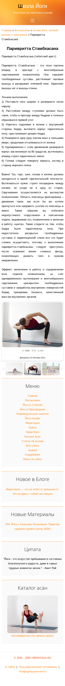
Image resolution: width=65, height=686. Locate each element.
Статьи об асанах (33, 441)
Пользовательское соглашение (38, 666)
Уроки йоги (32, 432)
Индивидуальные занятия (32, 413)
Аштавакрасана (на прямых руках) (32, 635)
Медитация (33, 422)
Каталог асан (32, 436)
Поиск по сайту (32, 459)
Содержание (32, 454)
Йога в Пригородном (32, 409)
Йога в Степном (32, 404)
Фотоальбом (22, 30)
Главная (7, 30)
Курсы (32, 427)
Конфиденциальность (32, 671)
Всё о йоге (32, 445)
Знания (32, 450)
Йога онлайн (32, 418)
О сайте (10, 666)
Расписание (32, 400)
